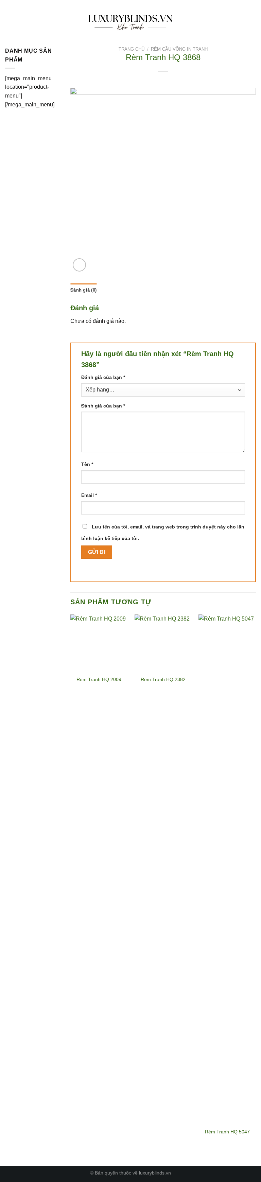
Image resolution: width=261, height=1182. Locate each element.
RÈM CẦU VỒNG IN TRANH (179, 49)
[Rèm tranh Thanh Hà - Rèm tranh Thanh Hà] (130, 20)
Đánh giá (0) (83, 290)
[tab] (83, 290)
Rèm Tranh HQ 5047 (227, 1131)
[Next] (255, 884)
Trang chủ (131, 49)
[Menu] (9, 20)
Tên (87, 464)
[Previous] (71, 884)
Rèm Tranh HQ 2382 (163, 679)
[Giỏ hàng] (249, 20)
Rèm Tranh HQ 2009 (98, 679)
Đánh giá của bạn (103, 377)
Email (89, 495)
